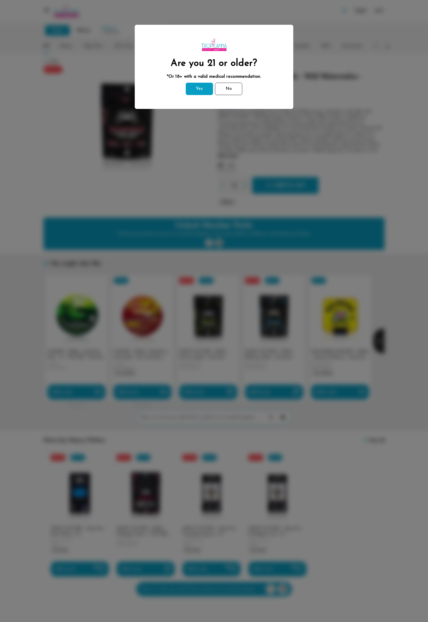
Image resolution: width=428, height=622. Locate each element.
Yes (199, 89)
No (229, 89)
